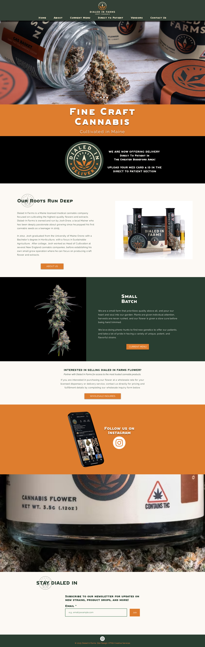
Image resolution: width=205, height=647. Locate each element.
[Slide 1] (98, 97)
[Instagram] (119, 442)
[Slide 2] (107, 97)
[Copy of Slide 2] (101, 97)
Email (70, 606)
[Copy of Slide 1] (104, 97)
